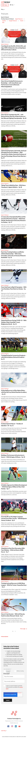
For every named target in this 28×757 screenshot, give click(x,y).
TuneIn (21, 20)
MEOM (24, 736)
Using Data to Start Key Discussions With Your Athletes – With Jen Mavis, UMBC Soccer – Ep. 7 (13, 550)
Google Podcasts (13, 20)
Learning (3, 730)
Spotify (4, 20)
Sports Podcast (5, 44)
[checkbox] (9, 671)
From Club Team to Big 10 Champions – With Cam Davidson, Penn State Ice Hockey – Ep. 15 (13, 289)
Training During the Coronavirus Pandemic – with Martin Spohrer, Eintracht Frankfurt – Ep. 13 (13, 357)
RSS (3, 22)
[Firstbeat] (5, 2)
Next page (23, 628)
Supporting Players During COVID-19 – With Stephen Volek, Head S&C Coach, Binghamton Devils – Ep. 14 (13, 322)
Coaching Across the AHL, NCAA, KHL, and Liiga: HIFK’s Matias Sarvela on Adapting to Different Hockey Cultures (13, 47)
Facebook (8, 726)
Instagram (12, 726)
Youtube (19, 726)
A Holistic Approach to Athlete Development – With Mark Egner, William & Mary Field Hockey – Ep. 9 (14, 487)
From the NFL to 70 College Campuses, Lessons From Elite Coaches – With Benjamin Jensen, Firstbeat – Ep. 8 (14, 518)
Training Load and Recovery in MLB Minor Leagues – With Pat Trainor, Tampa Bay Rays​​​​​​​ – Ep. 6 (14, 585)
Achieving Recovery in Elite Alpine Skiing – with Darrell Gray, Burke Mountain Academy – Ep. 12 (14, 392)
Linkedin (16, 726)
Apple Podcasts (19, 19)
